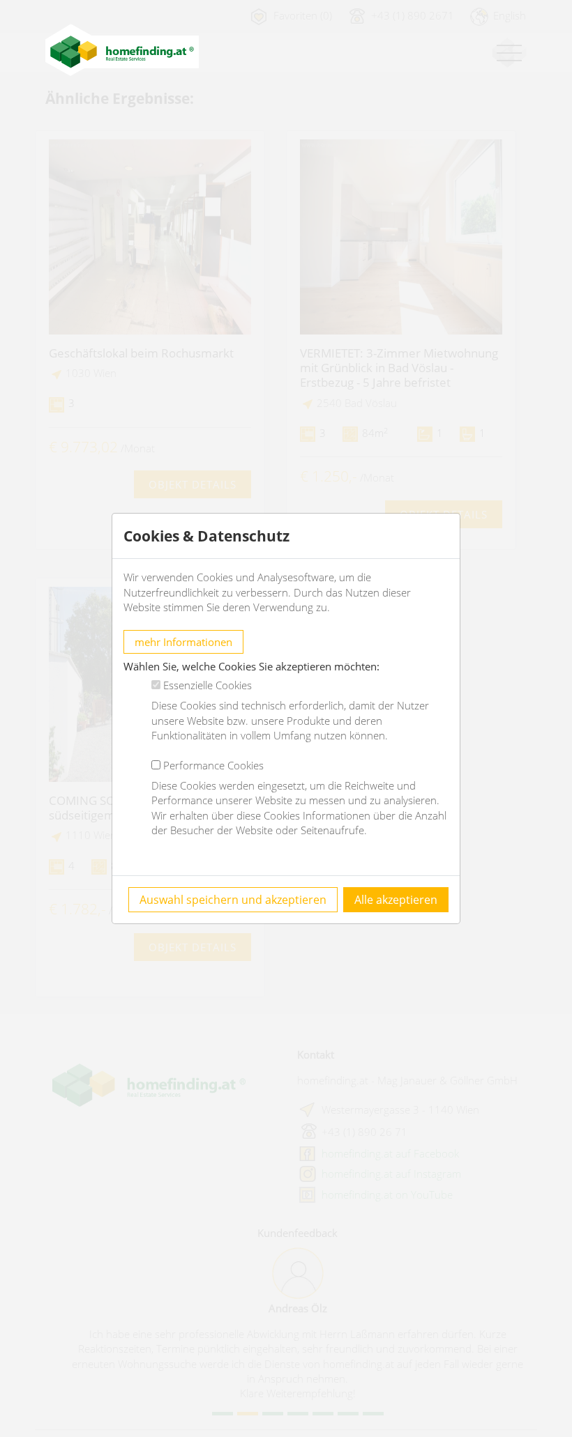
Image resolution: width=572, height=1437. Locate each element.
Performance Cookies (213, 765)
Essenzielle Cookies (207, 685)
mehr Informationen (183, 642)
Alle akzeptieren (395, 899)
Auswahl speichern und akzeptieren (233, 899)
